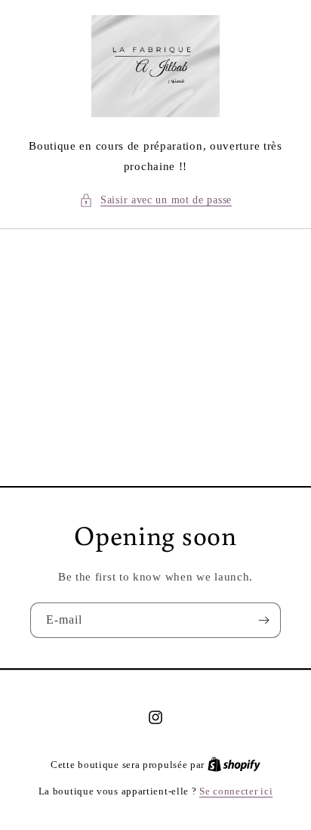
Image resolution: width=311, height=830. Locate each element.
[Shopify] (234, 764)
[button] (155, 199)
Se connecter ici (236, 791)
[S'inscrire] (263, 620)
